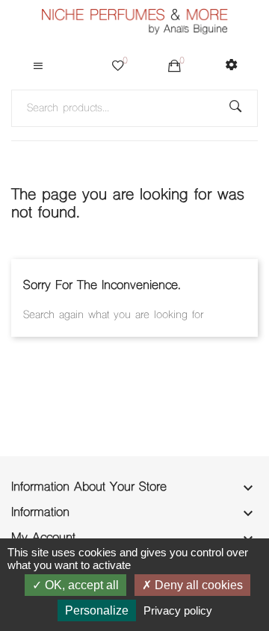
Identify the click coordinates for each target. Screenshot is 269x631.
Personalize (97, 610)
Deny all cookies (197, 585)
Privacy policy (177, 610)
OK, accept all (80, 585)
